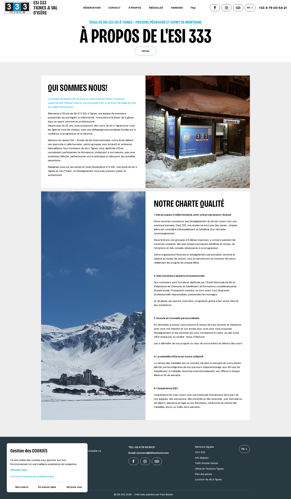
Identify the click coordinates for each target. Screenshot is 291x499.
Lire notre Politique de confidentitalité (32, 476)
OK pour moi (74, 487)
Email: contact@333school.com (148, 452)
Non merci (21, 487)
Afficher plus (18, 469)
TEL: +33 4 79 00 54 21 (141, 447)
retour (145, 50)
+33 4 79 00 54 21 (273, 8)
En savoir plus (47, 487)
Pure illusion (166, 494)
